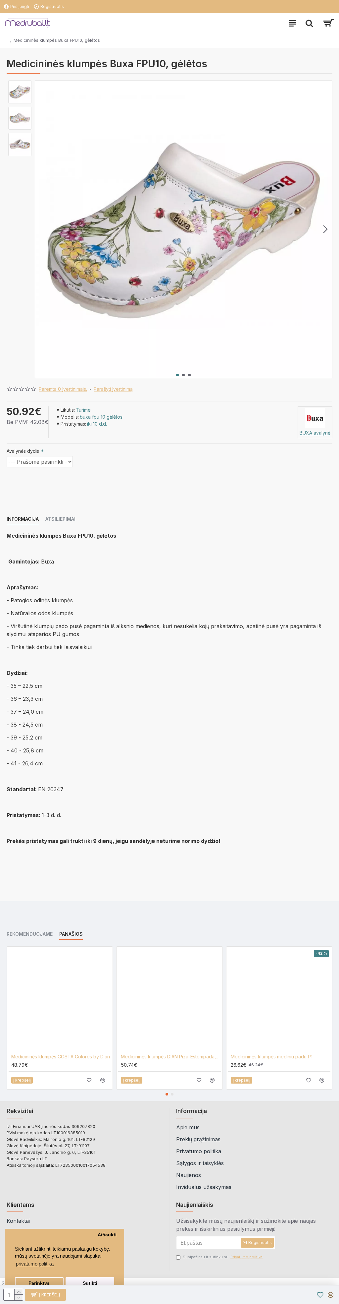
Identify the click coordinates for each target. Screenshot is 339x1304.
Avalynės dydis (23, 451)
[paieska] (309, 23)
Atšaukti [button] (107, 1234)
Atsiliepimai (60, 519)
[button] (41, 229)
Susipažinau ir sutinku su (223, 1257)
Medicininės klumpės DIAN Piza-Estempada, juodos (170, 1056)
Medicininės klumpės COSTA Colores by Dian (60, 1056)
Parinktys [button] (39, 1283)
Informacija (23, 519)
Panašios (71, 934)
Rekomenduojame (30, 934)
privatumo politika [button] (35, 1264)
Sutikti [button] (90, 1283)
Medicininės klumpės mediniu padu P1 (272, 1056)
